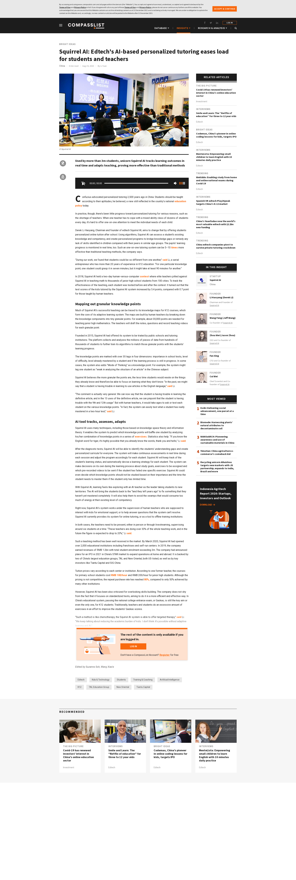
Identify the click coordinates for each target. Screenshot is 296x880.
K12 (79, 687)
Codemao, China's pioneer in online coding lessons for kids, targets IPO (216, 135)
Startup (215, 276)
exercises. (141, 436)
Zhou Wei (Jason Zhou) (222, 335)
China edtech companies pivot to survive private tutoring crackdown (215, 246)
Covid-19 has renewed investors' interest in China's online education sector (216, 92)
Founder (215, 294)
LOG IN (230, 23)
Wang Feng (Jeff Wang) (223, 317)
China (62, 66)
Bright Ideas (67, 44)
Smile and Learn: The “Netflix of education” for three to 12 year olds (216, 114)
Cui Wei (214, 376)
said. (129, 533)
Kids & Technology (100, 679)
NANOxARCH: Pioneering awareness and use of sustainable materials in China (217, 439)
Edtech (81, 679)
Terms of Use (64, 7)
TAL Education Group (99, 687)
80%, (147, 579)
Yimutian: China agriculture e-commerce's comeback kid (217, 452)
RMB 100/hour (119, 575)
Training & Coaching (142, 679)
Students (121, 679)
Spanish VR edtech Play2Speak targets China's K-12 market (213, 202)
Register (165, 654)
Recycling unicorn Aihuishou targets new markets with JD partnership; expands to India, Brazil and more (217, 467)
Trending (202, 173)
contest (144, 276)
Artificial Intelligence (169, 679)
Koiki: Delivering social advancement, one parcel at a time (217, 411)
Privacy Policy (80, 7)
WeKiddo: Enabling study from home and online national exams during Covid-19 (216, 180)
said (164, 259)
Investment (201, 101)
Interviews (203, 109)
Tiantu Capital (143, 687)
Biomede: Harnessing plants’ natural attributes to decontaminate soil (216, 425)
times (174, 247)
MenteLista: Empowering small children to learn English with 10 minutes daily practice (214, 157)
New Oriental (123, 687)
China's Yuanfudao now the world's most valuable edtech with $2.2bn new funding (215, 224)
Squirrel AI (215, 279)
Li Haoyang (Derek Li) (221, 297)
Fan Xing (214, 355)
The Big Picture (206, 86)
